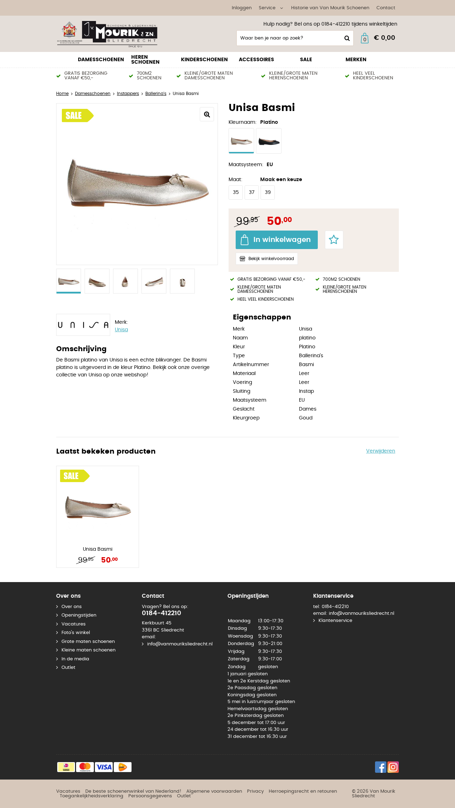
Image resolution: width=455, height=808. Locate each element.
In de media (75, 659)
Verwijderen (380, 451)
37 (252, 192)
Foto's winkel (75, 632)
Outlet (68, 667)
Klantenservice (335, 620)
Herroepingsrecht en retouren (303, 791)
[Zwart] (269, 141)
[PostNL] (123, 767)
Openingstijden (78, 615)
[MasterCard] (85, 767)
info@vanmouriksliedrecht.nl (180, 644)
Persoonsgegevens (150, 796)
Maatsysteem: (246, 164)
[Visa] (104, 767)
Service (267, 8)
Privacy (255, 791)
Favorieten (334, 240)
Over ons (71, 606)
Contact (385, 8)
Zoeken (346, 38)
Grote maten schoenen (88, 641)
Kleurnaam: (243, 122)
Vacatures (73, 624)
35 (236, 192)
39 (268, 192)
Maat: (235, 179)
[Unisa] (82, 326)
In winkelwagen (282, 239)
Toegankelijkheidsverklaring (91, 796)
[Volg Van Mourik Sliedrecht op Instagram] (393, 767)
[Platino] (241, 141)
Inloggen (242, 8)
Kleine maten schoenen (88, 650)
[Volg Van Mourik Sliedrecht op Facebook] (380, 767)
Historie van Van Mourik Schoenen (330, 8)
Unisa (121, 329)
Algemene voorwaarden (214, 791)
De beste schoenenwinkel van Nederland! (133, 791)
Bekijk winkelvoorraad (271, 259)
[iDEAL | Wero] (66, 767)
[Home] (109, 33)
